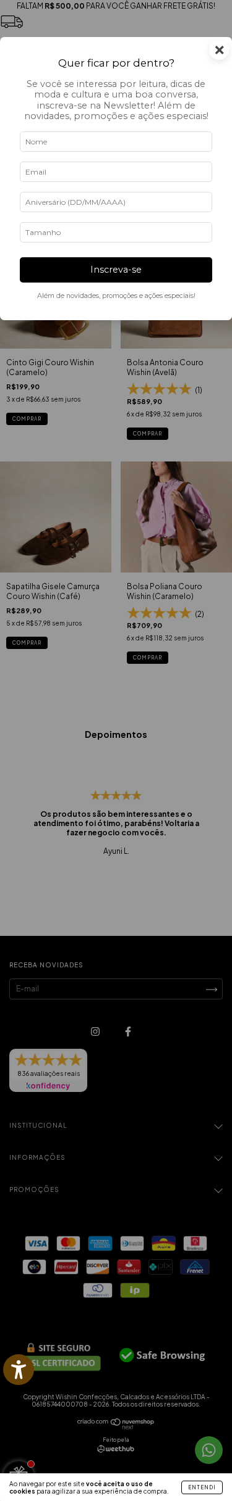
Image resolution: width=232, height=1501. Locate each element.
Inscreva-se (116, 269)
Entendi (202, 1487)
